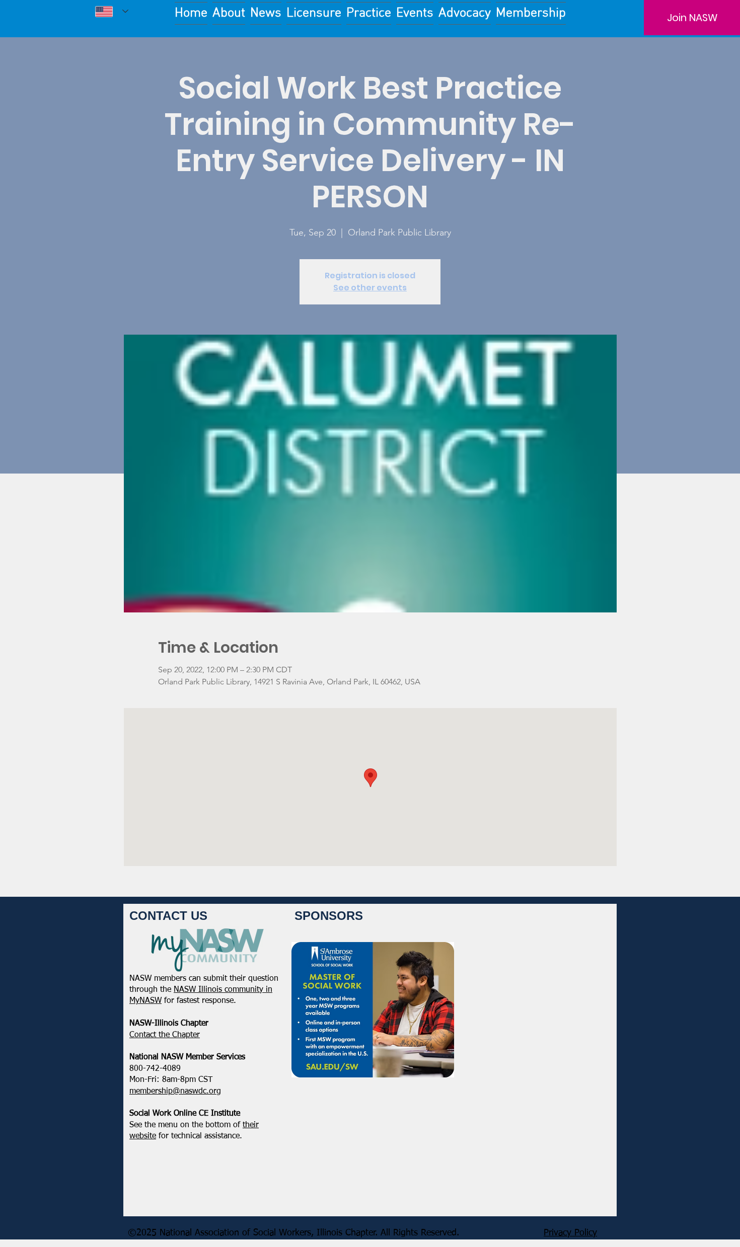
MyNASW (145, 1001)
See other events (370, 287)
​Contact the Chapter (164, 1035)
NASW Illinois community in (223, 990)
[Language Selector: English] (111, 11)
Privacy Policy (570, 1232)
